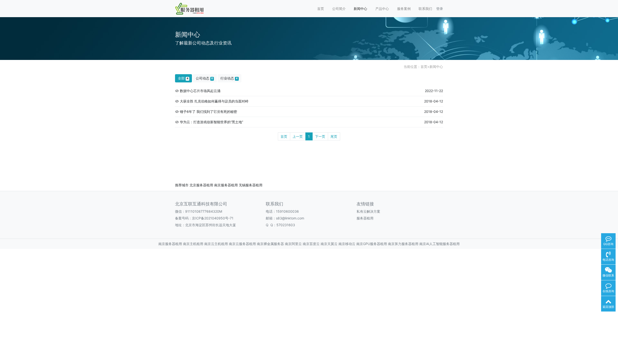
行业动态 (229, 78)
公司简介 (339, 9)
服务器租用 (365, 218)
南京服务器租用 (226, 185)
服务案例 (404, 9)
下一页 (320, 136)
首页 (320, 9)
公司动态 (204, 78)
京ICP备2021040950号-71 (212, 218)
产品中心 (382, 9)
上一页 (298, 136)
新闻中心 (360, 9)
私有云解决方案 (368, 211)
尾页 (333, 136)
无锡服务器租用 (250, 185)
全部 (183, 78)
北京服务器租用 (201, 185)
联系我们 (425, 9)
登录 (439, 9)
